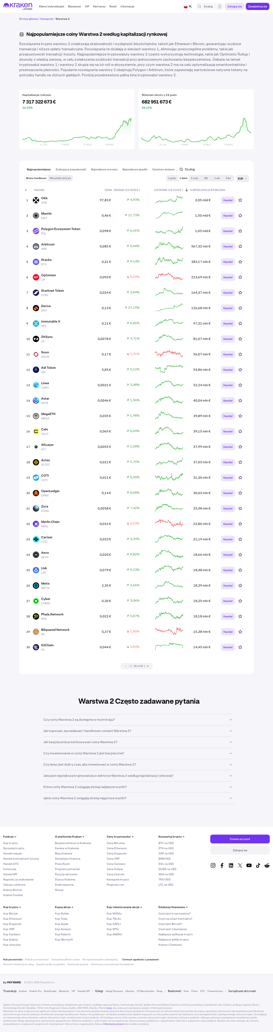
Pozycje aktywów (66, 874)
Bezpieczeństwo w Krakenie (73, 843)
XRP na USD (166, 853)
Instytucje (9, 869)
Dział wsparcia (64, 884)
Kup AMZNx (114, 934)
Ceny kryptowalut (120, 836)
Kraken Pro (35, 991)
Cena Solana (115, 869)
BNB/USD (164, 858)
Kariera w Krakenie (67, 848)
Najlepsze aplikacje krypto (175, 934)
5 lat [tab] (228, 178)
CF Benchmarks (145, 991)
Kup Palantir (63, 934)
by (12, 982)
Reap (159, 991)
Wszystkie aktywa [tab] (60, 178)
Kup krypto (10, 843)
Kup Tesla (61, 918)
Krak (186, 991)
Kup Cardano (11, 934)
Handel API (10, 874)
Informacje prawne (77, 964)
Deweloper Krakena (67, 858)
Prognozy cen (115, 884)
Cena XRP (113, 858)
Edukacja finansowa (172, 907)
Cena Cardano (116, 864)
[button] (51, 6)
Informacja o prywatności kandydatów (112, 964)
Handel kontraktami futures (21, 858)
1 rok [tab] (217, 178)
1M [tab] (206, 178)
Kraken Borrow (12, 890)
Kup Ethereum (12, 918)
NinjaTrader (50, 991)
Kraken (23, 991)
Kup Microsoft (64, 939)
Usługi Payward (114, 991)
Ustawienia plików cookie (65, 959)
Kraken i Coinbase (170, 945)
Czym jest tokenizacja (172, 929)
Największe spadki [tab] (135, 169)
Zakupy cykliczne (14, 884)
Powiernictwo (215, 991)
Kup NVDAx (114, 913)
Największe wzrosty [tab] (104, 169)
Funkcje (9, 836)
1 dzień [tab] (183, 178)
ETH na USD (166, 848)
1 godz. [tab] (172, 178)
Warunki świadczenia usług (18, 964)
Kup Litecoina (12, 945)
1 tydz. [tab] (194, 178)
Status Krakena (65, 879)
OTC (202, 991)
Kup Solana (10, 939)
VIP (73, 991)
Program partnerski (67, 869)
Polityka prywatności (37, 959)
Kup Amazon (63, 929)
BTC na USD (166, 843)
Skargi (59, 890)
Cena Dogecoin (117, 853)
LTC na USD (165, 884)
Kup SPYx (113, 929)
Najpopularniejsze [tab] (39, 169)
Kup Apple (61, 924)
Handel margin (12, 853)
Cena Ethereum (117, 848)
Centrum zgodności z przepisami (140, 959)
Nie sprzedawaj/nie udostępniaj (100, 959)
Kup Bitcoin (10, 913)
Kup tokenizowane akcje (124, 907)
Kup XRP (8, 929)
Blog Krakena (63, 853)
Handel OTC (11, 864)
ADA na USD (166, 874)
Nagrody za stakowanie (18, 879)
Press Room (62, 864)
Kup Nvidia (62, 913)
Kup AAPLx (114, 924)
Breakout (64, 991)
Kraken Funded (13, 895)
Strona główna (28, 19)
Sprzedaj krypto (13, 848)
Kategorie (46, 19)
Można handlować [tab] (36, 178)
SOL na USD (166, 864)
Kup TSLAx (114, 918)
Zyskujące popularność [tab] (71, 169)
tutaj (109, 1008)
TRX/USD (164, 879)
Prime (194, 991)
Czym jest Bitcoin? (170, 924)
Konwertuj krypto (171, 836)
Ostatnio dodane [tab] (163, 169)
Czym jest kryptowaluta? (174, 913)
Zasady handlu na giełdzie (50, 964)
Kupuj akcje (64, 907)
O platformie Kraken (69, 836)
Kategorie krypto (118, 879)
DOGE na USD (167, 869)
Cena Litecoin (115, 874)
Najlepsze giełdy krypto (173, 939)
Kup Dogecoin (12, 924)
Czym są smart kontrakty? (175, 918)
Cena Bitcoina (116, 843)
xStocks (129, 991)
